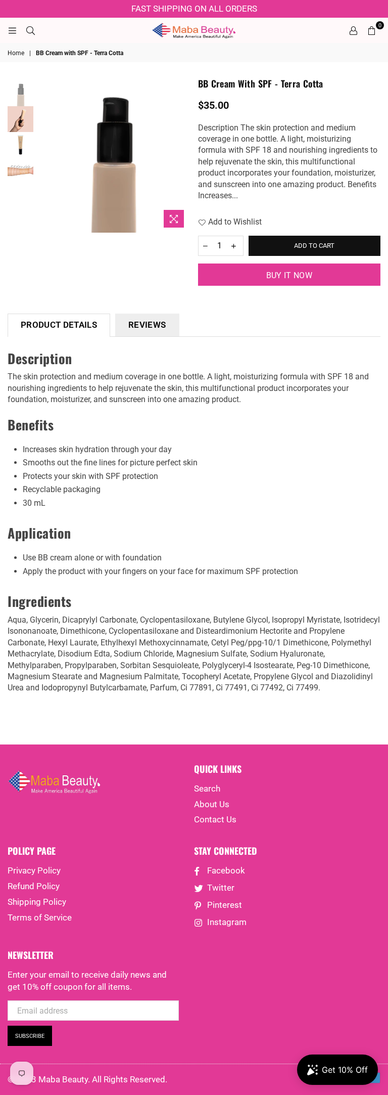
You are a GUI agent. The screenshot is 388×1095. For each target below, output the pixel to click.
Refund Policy (34, 886)
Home (16, 53)
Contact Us (215, 819)
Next (181, 155)
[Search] (30, 30)
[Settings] (353, 30)
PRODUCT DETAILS (59, 325)
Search (207, 788)
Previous (44, 155)
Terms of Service (40, 917)
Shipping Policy (37, 902)
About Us (211, 804)
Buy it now (289, 275)
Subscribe (29, 1036)
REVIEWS (147, 325)
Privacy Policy (34, 870)
